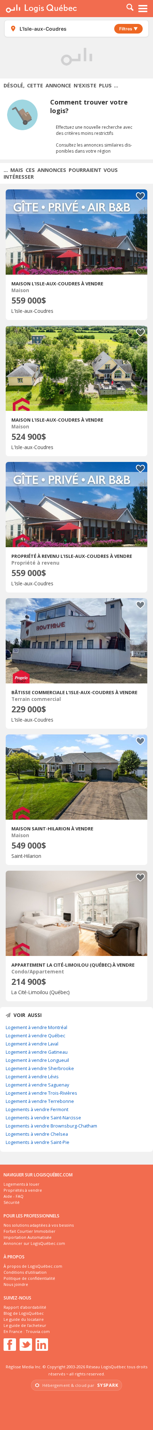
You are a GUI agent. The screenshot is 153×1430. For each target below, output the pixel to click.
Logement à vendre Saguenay (37, 1085)
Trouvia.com (38, 1331)
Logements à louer (21, 1184)
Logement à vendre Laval (32, 1043)
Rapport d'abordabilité (25, 1307)
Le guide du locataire (24, 1319)
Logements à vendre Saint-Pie (37, 1142)
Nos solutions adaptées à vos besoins (39, 1225)
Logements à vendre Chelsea (37, 1134)
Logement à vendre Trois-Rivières (41, 1093)
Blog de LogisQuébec (24, 1313)
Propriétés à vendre (23, 1190)
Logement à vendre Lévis (32, 1076)
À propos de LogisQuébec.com (33, 1266)
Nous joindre (16, 1284)
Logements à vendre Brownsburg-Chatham (51, 1126)
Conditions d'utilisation (25, 1272)
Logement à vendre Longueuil (37, 1060)
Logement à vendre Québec (35, 1035)
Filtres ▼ (128, 28)
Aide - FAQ (13, 1196)
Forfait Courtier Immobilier (30, 1231)
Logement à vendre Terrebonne (40, 1101)
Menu (143, 8)
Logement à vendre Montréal (36, 1027)
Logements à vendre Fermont (37, 1109)
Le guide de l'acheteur (25, 1325)
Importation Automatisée (28, 1237)
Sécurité (12, 1202)
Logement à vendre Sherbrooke (40, 1068)
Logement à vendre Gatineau (37, 1052)
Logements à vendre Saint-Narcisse (43, 1117)
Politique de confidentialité (29, 1278)
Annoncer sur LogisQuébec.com (34, 1243)
